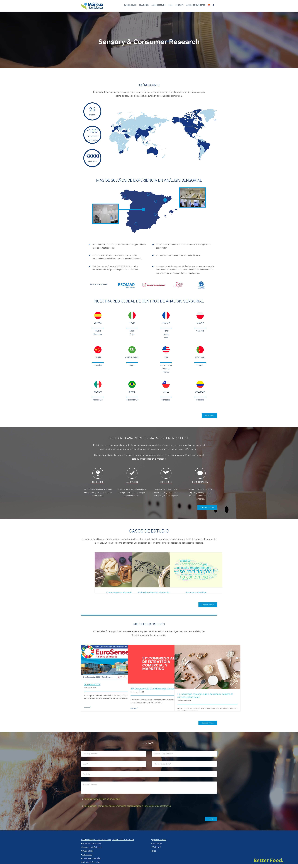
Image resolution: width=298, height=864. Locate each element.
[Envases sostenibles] (196, 569)
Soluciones (157, 843)
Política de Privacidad (91, 858)
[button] (213, 5)
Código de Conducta (91, 862)
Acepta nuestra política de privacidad (102, 799)
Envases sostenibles (196, 592)
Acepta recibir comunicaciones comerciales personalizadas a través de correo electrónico (127, 806)
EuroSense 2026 (92, 684)
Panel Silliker (87, 851)
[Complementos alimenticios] (121, 569)
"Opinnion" (156, 847)
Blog (154, 851)
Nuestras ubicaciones (91, 843)
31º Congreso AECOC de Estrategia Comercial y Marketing (160, 688)
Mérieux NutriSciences (92, 847)
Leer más (87, 707)
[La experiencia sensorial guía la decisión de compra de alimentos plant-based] (207, 667)
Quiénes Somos (159, 839)
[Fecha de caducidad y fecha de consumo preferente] (158, 569)
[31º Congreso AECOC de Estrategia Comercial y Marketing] (161, 664)
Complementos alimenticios (120, 592)
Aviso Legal (87, 854)
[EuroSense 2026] (114, 662)
